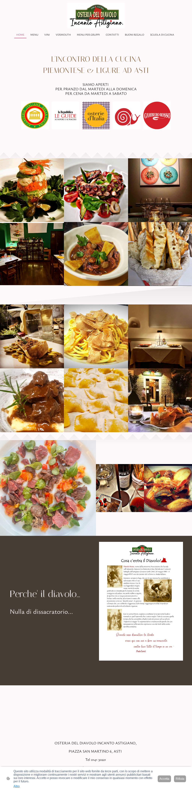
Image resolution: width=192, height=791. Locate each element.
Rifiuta (180, 778)
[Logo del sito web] (96, 15)
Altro (17, 786)
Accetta (164, 778)
